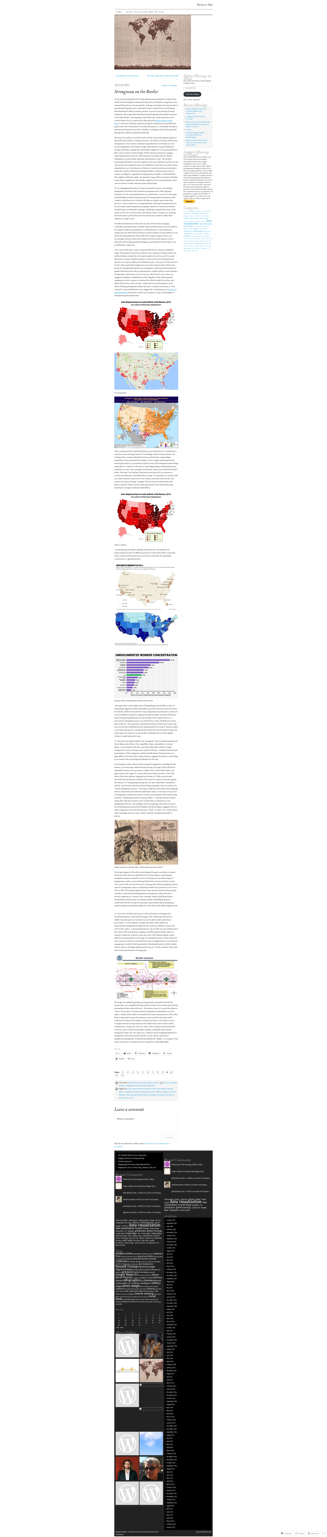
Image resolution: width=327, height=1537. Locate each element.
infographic (206, 233)
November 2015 (172, 1429)
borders (153, 1089)
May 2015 (170, 1444)
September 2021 (172, 1278)
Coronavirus (197, 221)
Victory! (188, 129)
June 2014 (170, 1475)
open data (208, 241)
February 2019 (171, 1334)
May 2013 (170, 1515)
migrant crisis (124, 1095)
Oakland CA (202, 241)
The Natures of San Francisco (126, 76)
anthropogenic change (197, 213)
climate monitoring (146, 1261)
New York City (190, 241)
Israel (202, 236)
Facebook (191, 228)
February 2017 (171, 1386)
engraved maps (124, 1269)
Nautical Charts (205, 238)
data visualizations (206, 224)
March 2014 (170, 1484)
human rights (199, 233)
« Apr (117, 1327)
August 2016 (170, 1404)
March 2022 (170, 1266)
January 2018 (171, 1367)
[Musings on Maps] (151, 1371)
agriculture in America (141, 1254)
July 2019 (170, 1331)
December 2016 (172, 1392)
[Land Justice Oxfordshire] (127, 1346)
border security (143, 1089)
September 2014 (172, 1466)
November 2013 (172, 1496)
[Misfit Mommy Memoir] (127, 1444)
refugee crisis (124, 1294)
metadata (207, 236)
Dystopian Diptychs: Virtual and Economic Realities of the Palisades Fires (196, 111)
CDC (129, 1261)
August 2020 (170, 1309)
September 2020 (172, 1306)
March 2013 (170, 1521)
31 (139, 1325)
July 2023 (170, 1254)
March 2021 (170, 1291)
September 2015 (172, 1432)
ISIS (142, 1281)
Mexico (159, 1092)
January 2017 (171, 1389)
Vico (132, 1098)
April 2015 (170, 1447)
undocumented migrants (145, 1086)
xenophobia (119, 1304)
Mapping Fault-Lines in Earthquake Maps (131, 1158)
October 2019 (171, 1327)
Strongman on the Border (136, 91)
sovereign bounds (129, 1299)
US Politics (161, 1095)
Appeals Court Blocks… (130, 1212)
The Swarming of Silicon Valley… (144, 1179)
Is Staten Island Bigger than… (146, 1186)
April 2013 (170, 1518)
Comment (169, 1137)
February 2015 (171, 1453)
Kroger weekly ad (129, 1186)
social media (208, 246)
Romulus (152, 1095)
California (186, 218)
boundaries (206, 216)
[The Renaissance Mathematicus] (151, 1346)
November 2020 (172, 1303)
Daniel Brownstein (129, 1199)
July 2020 (170, 1312)
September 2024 (172, 1238)
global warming (198, 231)
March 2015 (170, 1450)
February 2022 (171, 1269)
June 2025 (170, 1226)
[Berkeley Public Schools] (151, 1395)
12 (117, 1075)
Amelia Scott (127, 1179)
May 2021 (170, 1288)
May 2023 (170, 1260)
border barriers (134, 1083)
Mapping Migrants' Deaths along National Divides (134, 1164)
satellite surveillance (199, 246)
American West (158, 1256)
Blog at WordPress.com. (203, 1532)
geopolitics (196, 228)
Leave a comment (170, 1083)
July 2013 (170, 1509)
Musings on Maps (205, 4)
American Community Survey (129, 1256)
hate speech (141, 1275)
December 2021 (172, 1272)
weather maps (194, 250)
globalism (205, 228)
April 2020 (170, 1318)
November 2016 (172, 1395)
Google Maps (188, 233)
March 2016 (170, 1417)
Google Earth (207, 231)
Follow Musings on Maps (197, 77)
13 (122, 1075)
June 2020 (170, 1315)
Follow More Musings (192, 94)
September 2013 (172, 1502)
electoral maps (197, 226)
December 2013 (172, 1493)
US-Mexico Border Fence (129, 1302)
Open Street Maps (141, 1289)
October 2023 (171, 1248)
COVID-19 (203, 221)
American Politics (206, 211)
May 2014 (170, 1478)
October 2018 (171, 1343)
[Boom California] (151, 1444)
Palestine (151, 1289)
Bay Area (192, 216)
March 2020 (170, 1321)
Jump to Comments (169, 86)
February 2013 (171, 1524)
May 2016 (170, 1410)
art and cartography (121, 1259)
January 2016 (171, 1423)
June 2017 (170, 1380)
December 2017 (172, 1370)
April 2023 (170, 1263)
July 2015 (170, 1438)
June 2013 (170, 1512)
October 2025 (171, 1220)
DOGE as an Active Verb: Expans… (151, 1193)
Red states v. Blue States (141, 1240)
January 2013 (171, 1527)
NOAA (151, 1286)
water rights (148, 1302)
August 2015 (170, 1435)
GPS (193, 233)
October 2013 (171, 1499)
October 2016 (171, 1398)
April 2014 (170, 1481)
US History (142, 1302)
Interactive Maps (196, 236)
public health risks (140, 1291)
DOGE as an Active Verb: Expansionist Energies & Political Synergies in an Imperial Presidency (198, 124)
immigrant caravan (131, 1092)
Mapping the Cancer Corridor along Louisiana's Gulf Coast (137, 1167)
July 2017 (170, 1377)
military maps (187, 238)
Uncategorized (204, 248)
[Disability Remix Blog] (151, 1469)
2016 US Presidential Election (194, 211)
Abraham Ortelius (124, 1253)
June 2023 (170, 1257)
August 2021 (170, 1281)
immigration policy (147, 1092)
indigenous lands (146, 1278)
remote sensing (144, 1293)
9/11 (185, 211)
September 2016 (172, 1401)
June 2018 (170, 1355)
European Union (138, 1270)
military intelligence (141, 1283)
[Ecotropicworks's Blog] (127, 1396)
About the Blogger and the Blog (145, 12)
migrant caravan (169, 1092)
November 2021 (172, 1275)
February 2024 (171, 1242)
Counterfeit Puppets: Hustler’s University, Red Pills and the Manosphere (195, 135)
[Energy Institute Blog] (127, 1371)
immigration (130, 1086)
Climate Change (194, 218)
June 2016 (170, 1407)
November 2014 (172, 1460)
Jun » (122, 1327)
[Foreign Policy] (127, 1469)
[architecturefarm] (151, 1419)
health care (148, 1275)
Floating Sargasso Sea (125, 1161)
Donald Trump (188, 226)
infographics (187, 236)
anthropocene (187, 213)
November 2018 (172, 1340)
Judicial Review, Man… (130, 1193)
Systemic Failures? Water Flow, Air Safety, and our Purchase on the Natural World (197, 143)
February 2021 (171, 1294)
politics (122, 1291)
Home (119, 12)
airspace (151, 1254)
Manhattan (149, 1280)
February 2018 (171, 1364)
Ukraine (147, 1299)
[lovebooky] (151, 1493)
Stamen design (187, 248)
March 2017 (170, 1383)
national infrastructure (139, 1095)
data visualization (197, 222)
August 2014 (170, 1469)
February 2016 (171, 1420)
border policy (146, 1083)
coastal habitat (156, 1261)
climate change (204, 218)
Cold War (191, 221)
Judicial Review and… (130, 1206)
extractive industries (151, 1270)
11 (171, 1072)
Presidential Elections (189, 243)
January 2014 (171, 1490)
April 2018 (170, 1361)
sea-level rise (145, 1297)
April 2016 (170, 1413)
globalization (188, 231)
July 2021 (170, 1285)
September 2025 (172, 1223)
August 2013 (170, 1506)
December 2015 (172, 1426)
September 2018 (172, 1346)
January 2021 (171, 1297)
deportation (162, 1089)
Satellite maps (137, 1297)
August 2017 (170, 1374)
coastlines (186, 221)
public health (199, 243)
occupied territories (130, 1289)
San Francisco (190, 246)
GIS (201, 228)
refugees (131, 1294)
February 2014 (171, 1487)
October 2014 (171, 1463)
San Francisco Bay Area (126, 1297)
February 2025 (171, 1229)
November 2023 (172, 1245)
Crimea (125, 1264)
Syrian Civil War (196, 248)
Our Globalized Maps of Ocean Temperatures (132, 1155)
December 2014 (172, 1456)
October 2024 (171, 1235)
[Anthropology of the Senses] (127, 1493)
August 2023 (170, 1251)
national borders (196, 238)
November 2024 (172, 1232)
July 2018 (170, 1352)
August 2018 (170, 1349)
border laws (131, 1089)
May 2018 (170, 1358)
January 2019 (171, 1337)
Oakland (197, 241)
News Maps (124, 1238)
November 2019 (172, 1324)
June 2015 (170, 1441)
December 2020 (172, 1300)
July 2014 (170, 1472)
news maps (130, 1286)
